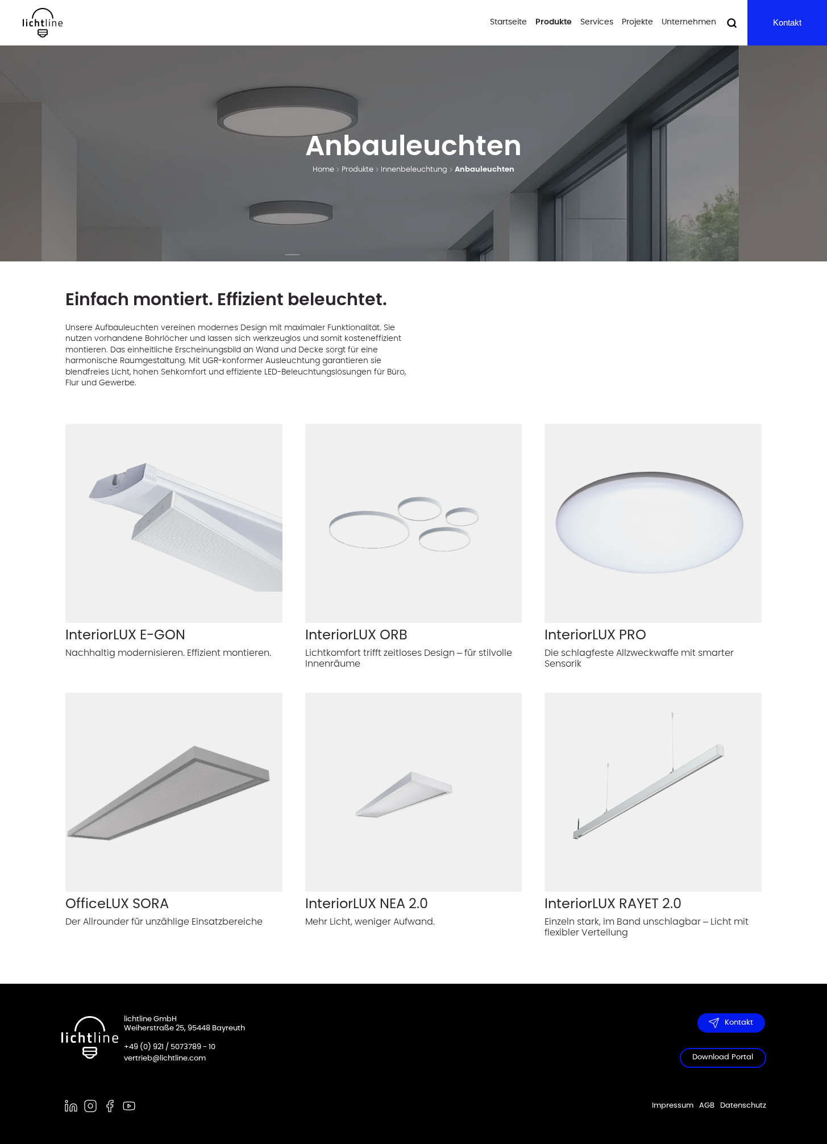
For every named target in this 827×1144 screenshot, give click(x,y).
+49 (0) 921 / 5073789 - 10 (169, 1047)
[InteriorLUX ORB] (413, 523)
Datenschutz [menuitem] (743, 1105)
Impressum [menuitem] (672, 1105)
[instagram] (90, 1106)
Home (323, 169)
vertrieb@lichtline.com (165, 1058)
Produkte (553, 22)
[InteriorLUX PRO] (653, 523)
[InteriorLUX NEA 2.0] (413, 792)
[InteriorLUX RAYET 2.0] (653, 792)
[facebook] (109, 1106)
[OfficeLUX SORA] (173, 792)
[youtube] (129, 1106)
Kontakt (787, 22)
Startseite (508, 22)
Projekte (637, 22)
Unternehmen (689, 22)
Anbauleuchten (484, 169)
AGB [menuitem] (706, 1105)
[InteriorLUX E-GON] (173, 523)
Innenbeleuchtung (414, 169)
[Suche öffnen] (732, 23)
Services (596, 22)
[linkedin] (71, 1106)
